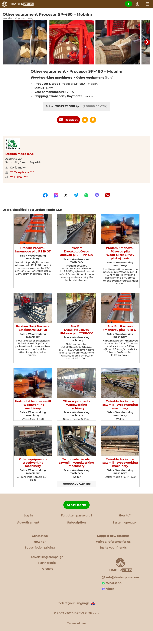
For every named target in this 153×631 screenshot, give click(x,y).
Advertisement (28, 522)
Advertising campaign (46, 557)
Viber (110, 589)
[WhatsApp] (86, 195)
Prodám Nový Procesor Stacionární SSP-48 (33, 328)
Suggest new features (113, 536)
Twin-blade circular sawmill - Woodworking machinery (120, 405)
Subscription (76, 522)
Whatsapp (113, 583)
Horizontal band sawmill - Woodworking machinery (33, 405)
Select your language (74, 603)
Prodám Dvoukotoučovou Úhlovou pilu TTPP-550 (76, 251)
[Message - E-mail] (107, 195)
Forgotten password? (76, 515)
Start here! (76, 505)
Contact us (40, 536)
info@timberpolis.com (122, 577)
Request (71, 119)
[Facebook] (45, 195)
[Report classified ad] (85, 120)
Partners (47, 568)
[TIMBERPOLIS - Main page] (17, 4)
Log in (28, 515)
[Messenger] (56, 195)
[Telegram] (75, 195)
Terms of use (76, 623)
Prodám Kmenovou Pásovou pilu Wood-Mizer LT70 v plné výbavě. (120, 253)
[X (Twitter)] (65, 195)
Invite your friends (113, 547)
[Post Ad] (128, 4)
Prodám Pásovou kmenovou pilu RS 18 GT (33, 249)
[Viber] (97, 195)
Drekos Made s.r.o (19, 154)
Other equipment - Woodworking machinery (76, 405)
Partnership (47, 563)
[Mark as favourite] (93, 120)
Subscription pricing (40, 547)
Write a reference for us (113, 541)
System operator (125, 522)
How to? (125, 515)
